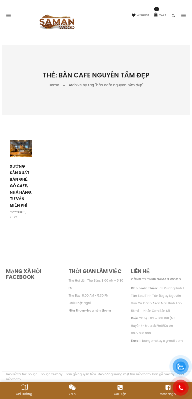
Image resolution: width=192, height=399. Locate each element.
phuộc (33, 374)
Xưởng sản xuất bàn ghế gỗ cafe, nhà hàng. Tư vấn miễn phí (21, 186)
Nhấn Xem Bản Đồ (157, 311)
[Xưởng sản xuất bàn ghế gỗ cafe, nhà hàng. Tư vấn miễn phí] (21, 148)
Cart (161, 15)
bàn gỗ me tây (163, 374)
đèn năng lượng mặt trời (116, 374)
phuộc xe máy (51, 374)
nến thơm (143, 374)
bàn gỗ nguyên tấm (81, 374)
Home (54, 84)
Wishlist (143, 15)
